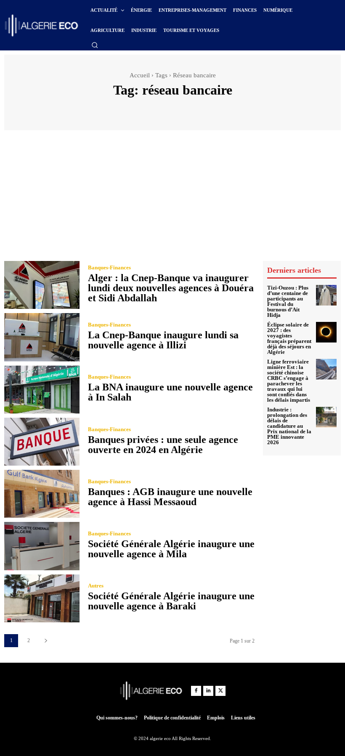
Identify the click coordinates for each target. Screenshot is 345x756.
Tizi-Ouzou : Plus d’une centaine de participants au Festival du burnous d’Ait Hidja (287, 301)
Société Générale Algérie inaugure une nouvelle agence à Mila (171, 548)
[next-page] (46, 640)
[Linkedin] (208, 691)
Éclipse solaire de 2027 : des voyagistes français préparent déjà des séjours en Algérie (289, 338)
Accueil (140, 75)
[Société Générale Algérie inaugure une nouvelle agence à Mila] (42, 546)
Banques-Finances (109, 267)
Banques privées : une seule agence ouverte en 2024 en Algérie (163, 444)
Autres (96, 585)
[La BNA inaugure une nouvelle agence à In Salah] (42, 390)
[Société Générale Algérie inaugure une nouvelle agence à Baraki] (42, 598)
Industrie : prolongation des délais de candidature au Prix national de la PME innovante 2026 (289, 425)
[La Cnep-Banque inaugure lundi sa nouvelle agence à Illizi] (42, 337)
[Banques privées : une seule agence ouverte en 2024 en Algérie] (42, 442)
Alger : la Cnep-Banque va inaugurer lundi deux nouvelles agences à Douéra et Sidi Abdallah (171, 287)
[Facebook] (196, 691)
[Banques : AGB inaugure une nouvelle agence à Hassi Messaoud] (42, 494)
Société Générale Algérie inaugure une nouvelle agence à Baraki (171, 600)
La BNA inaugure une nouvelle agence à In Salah (170, 392)
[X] (220, 691)
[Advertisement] (172, 197)
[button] (94, 45)
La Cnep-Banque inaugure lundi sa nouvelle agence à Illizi (163, 339)
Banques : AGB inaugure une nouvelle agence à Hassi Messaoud (170, 496)
